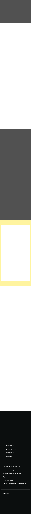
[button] (27, 11)
